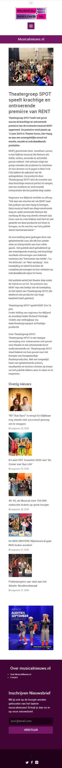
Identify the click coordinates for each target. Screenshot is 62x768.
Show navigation (31, 25)
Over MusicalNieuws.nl (20, 674)
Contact (14, 677)
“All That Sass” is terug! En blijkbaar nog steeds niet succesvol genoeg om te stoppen (30, 419)
